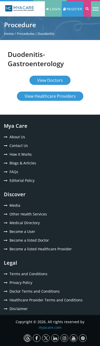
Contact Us (18, 145)
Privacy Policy (20, 282)
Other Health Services (28, 214)
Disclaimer (18, 308)
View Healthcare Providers (50, 96)
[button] (87, 9)
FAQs (13, 171)
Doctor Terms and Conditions (34, 291)
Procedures (25, 33)
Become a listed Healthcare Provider (40, 248)
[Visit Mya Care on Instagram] (64, 338)
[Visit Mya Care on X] (46, 338)
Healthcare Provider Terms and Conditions (46, 300)
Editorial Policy (22, 180)
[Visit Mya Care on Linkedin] (55, 338)
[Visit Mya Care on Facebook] (37, 338)
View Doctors (50, 80)
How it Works (20, 154)
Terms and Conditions (28, 273)
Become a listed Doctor (29, 240)
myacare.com (50, 327)
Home (9, 33)
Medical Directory (24, 222)
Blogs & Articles (22, 163)
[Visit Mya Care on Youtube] (73, 338)
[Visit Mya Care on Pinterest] (83, 338)
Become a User (22, 231)
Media (14, 205)
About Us (17, 136)
